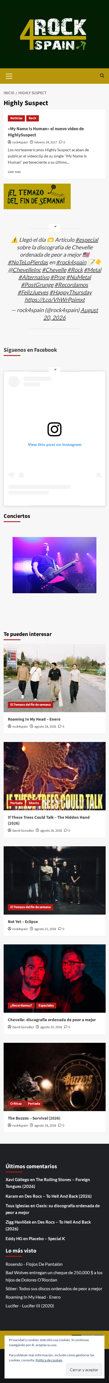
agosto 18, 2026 (45, 1125)
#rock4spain (71, 262)
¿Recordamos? (21, 1005)
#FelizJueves (33, 292)
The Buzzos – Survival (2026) (34, 1118)
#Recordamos (71, 284)
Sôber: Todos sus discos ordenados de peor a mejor (54, 1288)
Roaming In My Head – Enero (34, 719)
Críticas (16, 1103)
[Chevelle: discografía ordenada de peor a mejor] (55, 978)
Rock (32, 118)
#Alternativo (33, 277)
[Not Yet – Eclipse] (55, 880)
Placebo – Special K (47, 1238)
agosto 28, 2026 (45, 726)
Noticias (16, 118)
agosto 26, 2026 (51, 830)
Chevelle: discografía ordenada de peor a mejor (52, 1020)
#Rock (75, 269)
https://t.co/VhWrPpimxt (55, 299)
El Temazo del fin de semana (30, 704)
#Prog (57, 277)
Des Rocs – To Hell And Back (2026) (58, 1196)
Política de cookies (48, 1360)
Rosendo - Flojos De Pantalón (34, 1264)
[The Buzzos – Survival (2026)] (55, 1077)
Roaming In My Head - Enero (33, 1296)
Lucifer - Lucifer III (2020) (30, 1305)
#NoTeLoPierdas (28, 262)
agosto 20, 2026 (51, 1027)
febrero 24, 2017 (45, 142)
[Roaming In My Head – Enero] (55, 678)
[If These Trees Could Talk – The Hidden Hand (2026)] (55, 776)
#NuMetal (78, 277)
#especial (86, 239)
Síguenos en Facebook (30, 350)
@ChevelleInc (24, 269)
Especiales (46, 1005)
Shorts (34, 803)
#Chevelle (54, 269)
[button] (9, 75)
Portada (16, 803)
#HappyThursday (70, 292)
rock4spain (20, 142)
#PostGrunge (37, 284)
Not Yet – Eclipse (23, 922)
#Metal (92, 269)
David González (23, 830)
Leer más (14, 172)
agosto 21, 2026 (45, 929)
